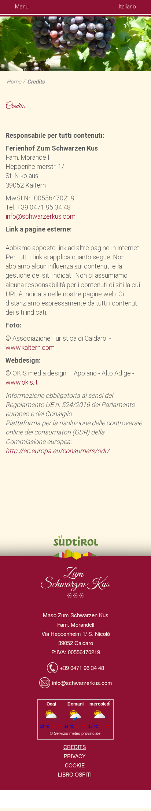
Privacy (74, 756)
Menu (21, 6)
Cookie (75, 765)
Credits (36, 81)
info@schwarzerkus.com (40, 216)
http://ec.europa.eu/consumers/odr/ (57, 451)
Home (14, 81)
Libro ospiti (75, 774)
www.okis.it (21, 382)
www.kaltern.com (30, 347)
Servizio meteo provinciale (77, 733)
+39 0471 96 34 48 (82, 667)
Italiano (128, 6)
